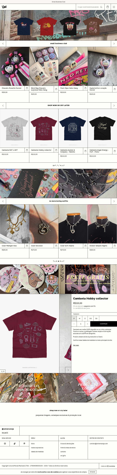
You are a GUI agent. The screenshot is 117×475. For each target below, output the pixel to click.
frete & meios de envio (67, 447)
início (33, 443)
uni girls (63, 455)
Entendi (92, 472)
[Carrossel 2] (87, 279)
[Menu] (114, 7)
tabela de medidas (37, 451)
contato (63, 451)
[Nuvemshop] (108, 466)
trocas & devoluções (67, 443)
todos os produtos (37, 447)
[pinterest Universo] (24, 443)
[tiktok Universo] (15, 443)
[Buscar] (101, 7)
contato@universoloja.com (99, 443)
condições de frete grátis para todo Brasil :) (58, 2)
